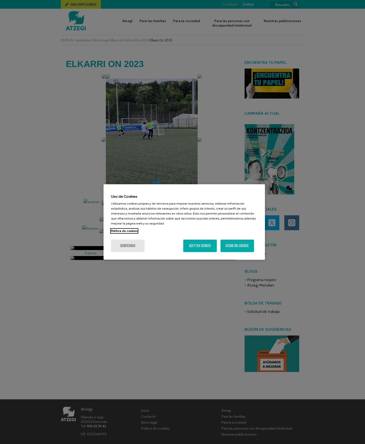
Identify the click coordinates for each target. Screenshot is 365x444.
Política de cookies (124, 231)
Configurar (127, 246)
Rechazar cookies (237, 246)
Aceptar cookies (200, 246)
